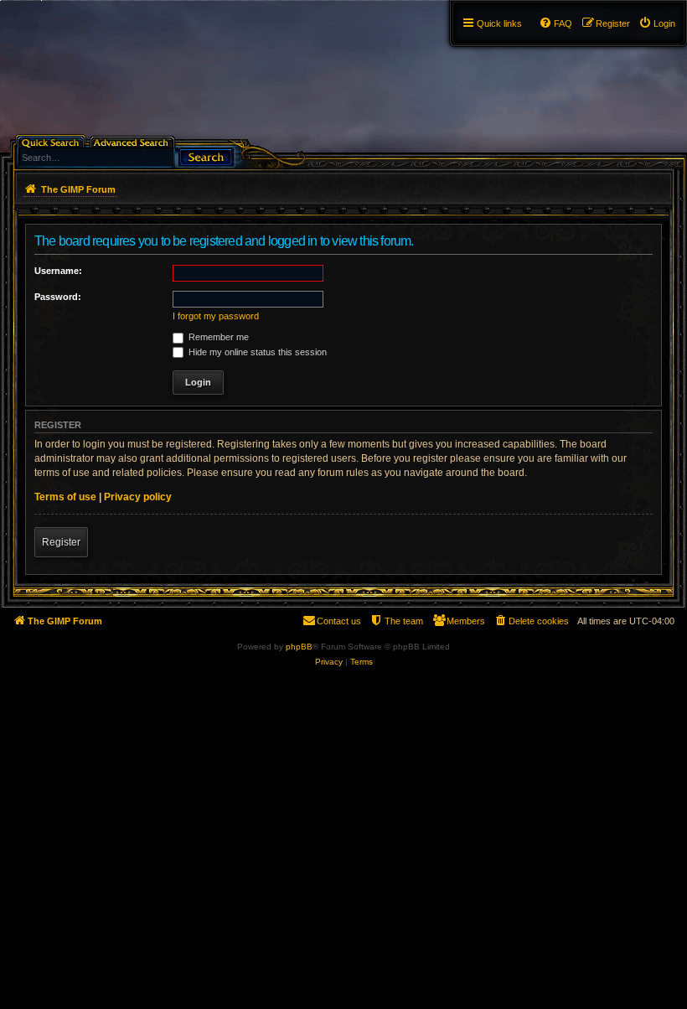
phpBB (299, 646)
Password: (57, 297)
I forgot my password (216, 316)
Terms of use (65, 497)
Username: (58, 271)
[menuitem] (656, 23)
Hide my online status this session (256, 352)
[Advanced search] (133, 141)
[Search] (206, 155)
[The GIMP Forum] (93, 46)
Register (61, 542)
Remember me (217, 337)
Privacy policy (138, 497)
